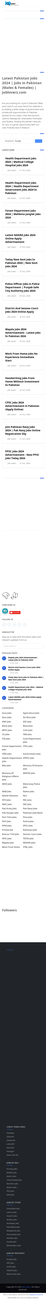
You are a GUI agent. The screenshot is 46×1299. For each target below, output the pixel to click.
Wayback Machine (36, 1294)
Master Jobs (12, 1187)
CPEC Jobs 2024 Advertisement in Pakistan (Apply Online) (22, 406)
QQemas (10, 1136)
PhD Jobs (10, 1191)
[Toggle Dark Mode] (33, 3)
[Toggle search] (37, 3)
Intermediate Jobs (14, 1180)
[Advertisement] (23, 45)
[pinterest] (9, 625)
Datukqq (10, 1133)
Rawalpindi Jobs (13, 1230)
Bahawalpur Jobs (14, 1245)
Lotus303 (10, 1144)
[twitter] (24, 625)
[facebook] (28, 3)
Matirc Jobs (11, 1176)
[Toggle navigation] (42, 3)
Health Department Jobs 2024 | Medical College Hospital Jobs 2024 (20, 162)
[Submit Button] (41, 646)
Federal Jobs (12, 1270)
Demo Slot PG (12, 1155)
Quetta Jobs (12, 1242)
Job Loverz (26, 1287)
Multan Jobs (12, 1219)
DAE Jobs (10, 1194)
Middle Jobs (12, 1172)
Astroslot (10, 1147)
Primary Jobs (12, 1169)
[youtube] (14, 625)
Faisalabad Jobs (13, 1227)
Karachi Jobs (12, 1216)
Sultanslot (11, 1140)
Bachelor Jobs (12, 1183)
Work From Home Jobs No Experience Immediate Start (21, 357)
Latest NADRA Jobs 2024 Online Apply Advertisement (20, 238)
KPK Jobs (10, 1263)
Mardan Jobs (12, 1238)
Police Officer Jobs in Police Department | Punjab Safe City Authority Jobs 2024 (22, 287)
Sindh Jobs (11, 1266)
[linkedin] (4, 625)
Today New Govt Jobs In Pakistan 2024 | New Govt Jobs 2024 (21, 263)
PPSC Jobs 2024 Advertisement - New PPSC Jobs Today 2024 (22, 455)
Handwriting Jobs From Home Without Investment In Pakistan (22, 381)
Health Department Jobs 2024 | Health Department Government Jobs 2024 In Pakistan (22, 188)
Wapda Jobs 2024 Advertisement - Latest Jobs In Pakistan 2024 (23, 333)
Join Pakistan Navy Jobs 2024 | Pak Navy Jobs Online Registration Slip (22, 430)
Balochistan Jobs (14, 1274)
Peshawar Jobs (13, 1223)
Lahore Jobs (12, 1212)
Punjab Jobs (12, 1259)
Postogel (10, 1151)
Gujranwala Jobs (14, 1234)
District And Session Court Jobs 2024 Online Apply (21, 310)
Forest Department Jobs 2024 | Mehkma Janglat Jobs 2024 (23, 214)
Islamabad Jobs (13, 1208)
